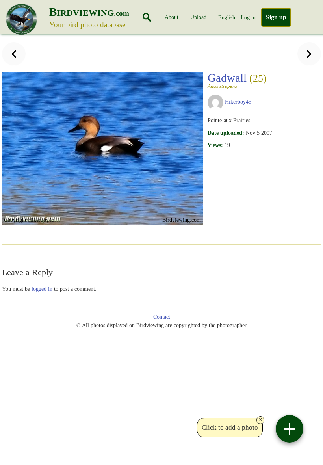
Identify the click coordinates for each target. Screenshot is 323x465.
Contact (161, 317)
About (171, 17)
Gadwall (237, 80)
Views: (215, 145)
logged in (42, 289)
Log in (248, 17)
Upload (198, 17)
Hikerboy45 (238, 102)
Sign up (276, 17)
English (226, 17)
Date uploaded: (226, 133)
